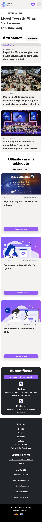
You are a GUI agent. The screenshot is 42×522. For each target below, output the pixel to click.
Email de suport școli (21, 480)
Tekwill (21, 463)
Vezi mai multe (32, 38)
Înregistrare (21, 437)
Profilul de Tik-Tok (21, 497)
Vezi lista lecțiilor (30, 197)
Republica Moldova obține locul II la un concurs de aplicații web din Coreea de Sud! (20, 56)
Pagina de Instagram (21, 492)
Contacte (21, 440)
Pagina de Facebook (21, 486)
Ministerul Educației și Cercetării (21, 459)
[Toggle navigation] (39, 4)
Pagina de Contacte (21, 475)
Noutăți (21, 429)
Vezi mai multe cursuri (21, 169)
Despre (21, 433)
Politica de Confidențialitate (21, 448)
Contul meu (33, 4)
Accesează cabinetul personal (21, 377)
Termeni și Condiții (21, 444)
